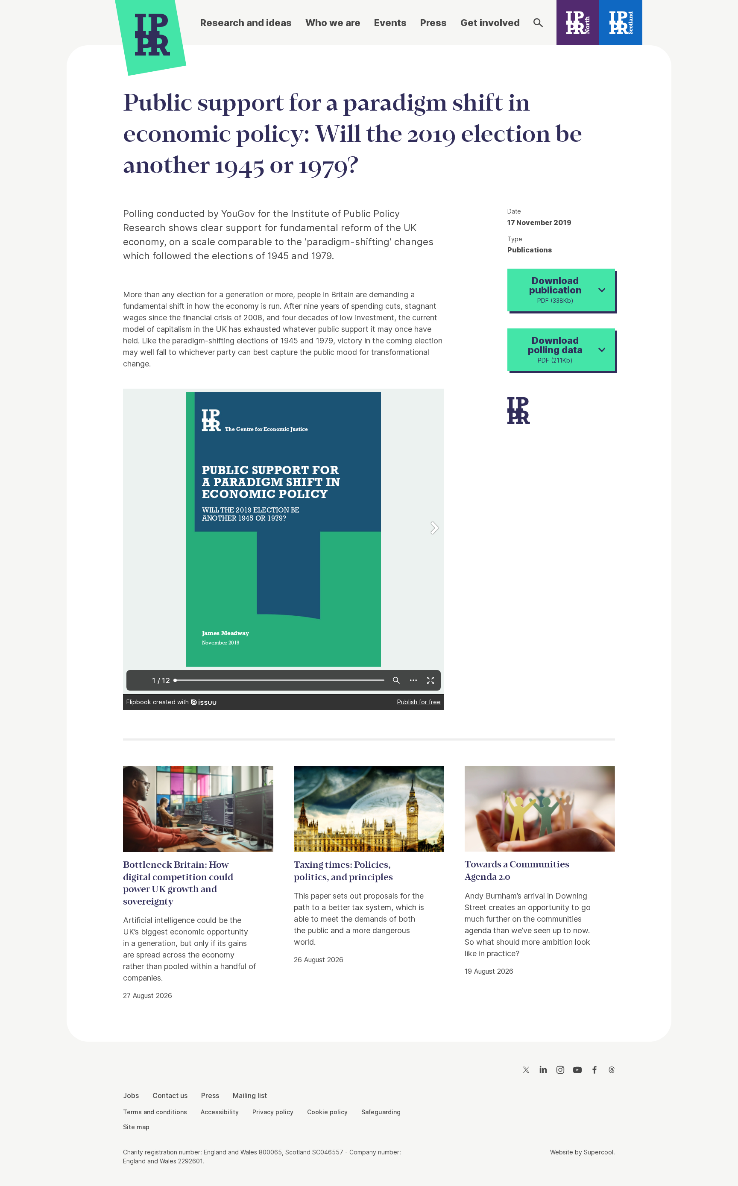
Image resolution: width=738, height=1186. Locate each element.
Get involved (490, 22)
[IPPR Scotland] (620, 22)
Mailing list (250, 1095)
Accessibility (220, 1112)
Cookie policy (327, 1112)
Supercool (598, 1152)
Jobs (131, 1095)
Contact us (169, 1095)
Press (433, 22)
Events (390, 22)
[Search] (538, 22)
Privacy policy (272, 1112)
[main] (369, 536)
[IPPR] (152, 33)
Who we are (332, 22)
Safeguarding (381, 1112)
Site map (136, 1126)
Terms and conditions (155, 1112)
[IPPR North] (578, 22)
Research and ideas (246, 22)
